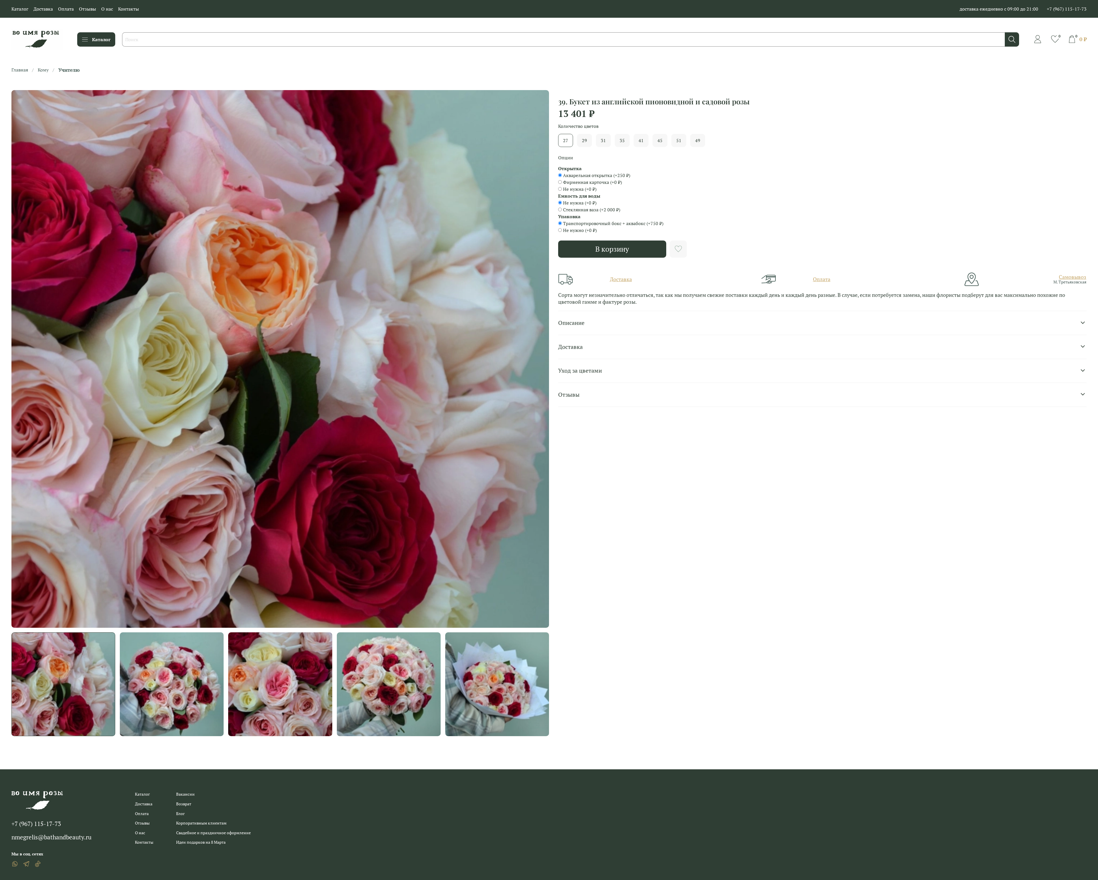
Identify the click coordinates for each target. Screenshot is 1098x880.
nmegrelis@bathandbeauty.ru (51, 837)
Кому (43, 70)
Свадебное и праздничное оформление (213, 832)
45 (660, 140)
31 (603, 140)
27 (565, 140)
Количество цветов (578, 126)
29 (584, 140)
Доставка (43, 9)
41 (641, 140)
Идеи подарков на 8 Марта (201, 842)
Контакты (128, 9)
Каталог (19, 9)
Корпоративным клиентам (201, 823)
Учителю (69, 70)
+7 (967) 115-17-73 (1067, 9)
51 (678, 140)
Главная (19, 70)
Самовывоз (1072, 276)
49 (697, 140)
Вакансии (185, 794)
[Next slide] (540, 359)
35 (622, 140)
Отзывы (87, 9)
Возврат (183, 803)
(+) (596, 175)
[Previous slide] (20, 359)
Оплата (66, 9)
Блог (180, 813)
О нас (107, 9)
